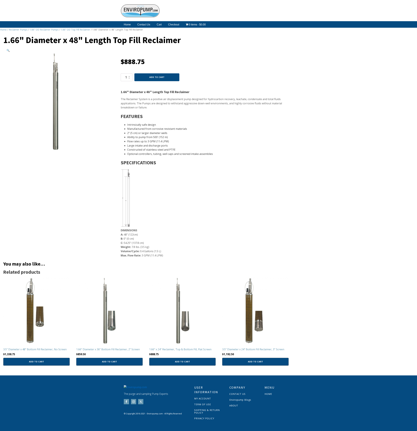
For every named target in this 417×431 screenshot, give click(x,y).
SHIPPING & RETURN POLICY (207, 411)
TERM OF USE (202, 404)
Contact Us (143, 24)
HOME (268, 394)
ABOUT (233, 405)
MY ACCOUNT (202, 398)
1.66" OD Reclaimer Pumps (44, 29)
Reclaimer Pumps (18, 29)
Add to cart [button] (36, 361)
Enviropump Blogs (240, 400)
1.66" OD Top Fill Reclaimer (75, 29)
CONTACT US (237, 394)
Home (127, 24)
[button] (8, 50)
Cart (159, 24)
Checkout (173, 24)
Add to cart (157, 77)
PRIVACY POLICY (204, 418)
